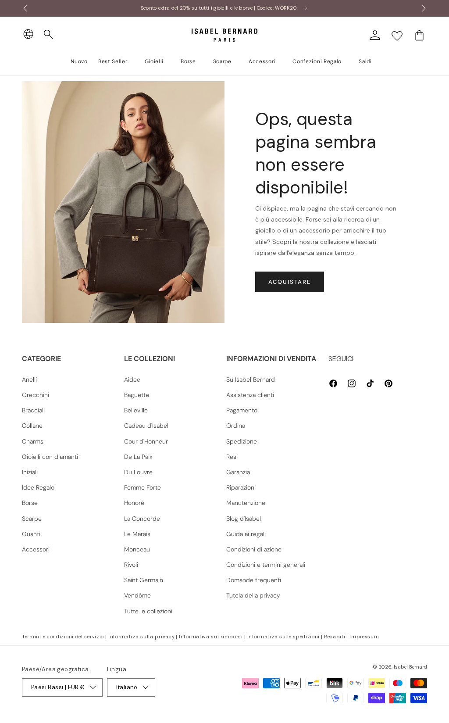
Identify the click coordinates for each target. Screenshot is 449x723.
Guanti (31, 534)
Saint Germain (143, 580)
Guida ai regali (246, 534)
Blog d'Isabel (243, 519)
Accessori (36, 549)
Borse (30, 503)
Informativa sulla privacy (141, 637)
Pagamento (241, 410)
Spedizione (241, 441)
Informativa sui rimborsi (211, 637)
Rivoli (131, 565)
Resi (232, 457)
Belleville (136, 410)
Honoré (134, 503)
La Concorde (142, 519)
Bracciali (33, 410)
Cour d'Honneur (146, 441)
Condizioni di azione (254, 549)
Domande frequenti (253, 580)
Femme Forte (142, 487)
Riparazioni (241, 487)
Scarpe (32, 519)
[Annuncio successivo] (424, 8)
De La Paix (138, 457)
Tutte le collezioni (148, 611)
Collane (32, 426)
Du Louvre (138, 472)
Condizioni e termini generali (265, 565)
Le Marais (137, 534)
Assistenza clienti (250, 395)
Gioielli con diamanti (50, 457)
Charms (32, 441)
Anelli (29, 379)
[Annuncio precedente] (25, 8)
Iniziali (30, 472)
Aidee (132, 379)
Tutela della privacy (253, 595)
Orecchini (35, 395)
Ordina (235, 426)
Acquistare (289, 282)
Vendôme (137, 595)
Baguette (136, 395)
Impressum (364, 637)
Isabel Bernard (410, 667)
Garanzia (238, 472)
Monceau (137, 549)
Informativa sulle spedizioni (283, 637)
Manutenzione (245, 503)
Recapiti (335, 637)
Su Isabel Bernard (250, 379)
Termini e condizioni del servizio (63, 637)
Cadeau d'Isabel (146, 426)
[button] (48, 34)
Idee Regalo (38, 487)
